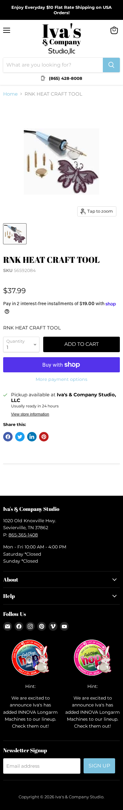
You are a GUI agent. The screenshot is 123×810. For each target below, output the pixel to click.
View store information (30, 414)
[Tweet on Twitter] (20, 436)
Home (10, 94)
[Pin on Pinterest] (44, 436)
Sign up (99, 766)
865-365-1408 (23, 535)
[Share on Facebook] (8, 436)
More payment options (61, 379)
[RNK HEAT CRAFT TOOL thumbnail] (14, 234)
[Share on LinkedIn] (32, 436)
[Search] (111, 65)
